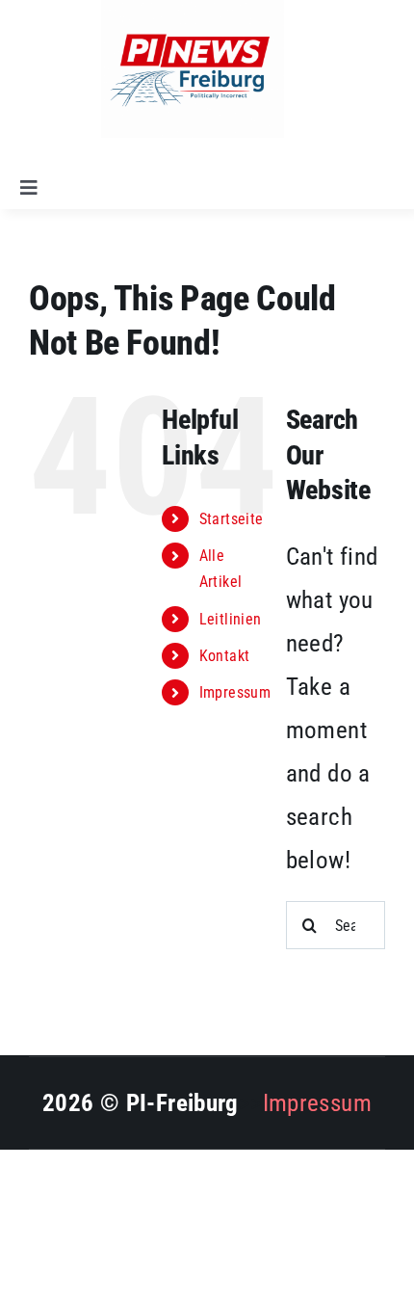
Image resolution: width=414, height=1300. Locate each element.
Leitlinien (230, 619)
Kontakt (224, 656)
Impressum (235, 692)
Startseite (231, 519)
